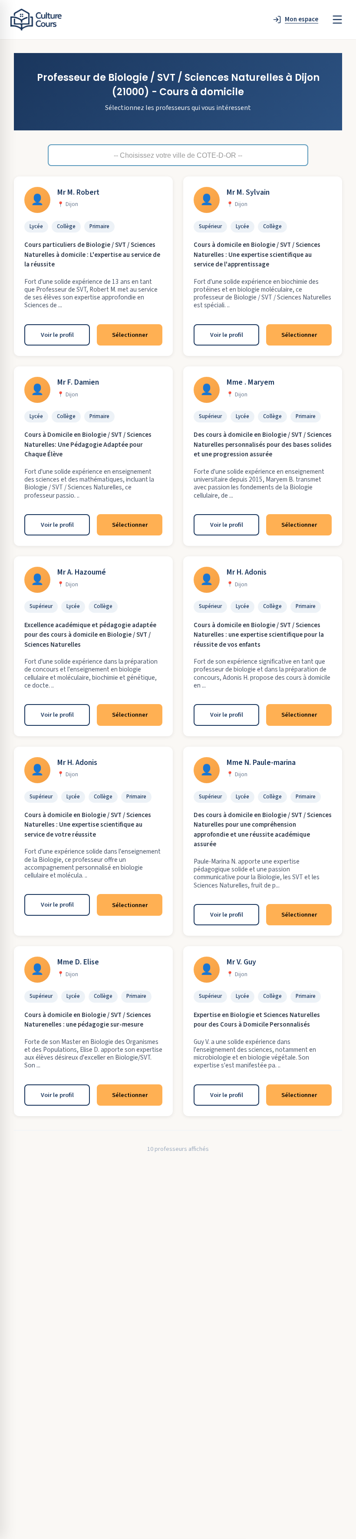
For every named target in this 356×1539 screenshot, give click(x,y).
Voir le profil (57, 334)
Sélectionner (130, 334)
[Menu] (337, 19)
